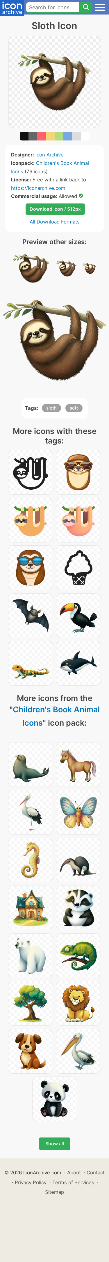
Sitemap (54, 1192)
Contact (96, 1173)
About (74, 1173)
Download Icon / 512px (55, 209)
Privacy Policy (31, 1182)
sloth (51, 408)
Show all (54, 1143)
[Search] (85, 7)
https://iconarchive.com (38, 188)
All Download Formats (55, 222)
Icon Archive (49, 155)
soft (74, 408)
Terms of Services (73, 1182)
